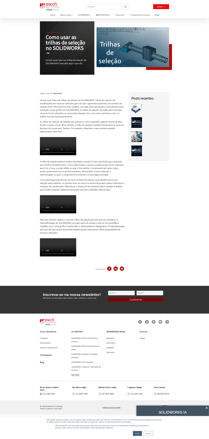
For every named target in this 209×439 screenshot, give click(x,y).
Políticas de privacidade (112, 407)
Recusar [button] (148, 433)
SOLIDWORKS (84, 15)
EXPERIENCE (102, 15)
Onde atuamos (45, 343)
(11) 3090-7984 (81, 394)
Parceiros (120, 15)
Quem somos (65, 15)
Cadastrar (136, 299)
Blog (157, 15)
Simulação (110, 348)
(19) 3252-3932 (136, 394)
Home (52, 15)
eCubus (142, 338)
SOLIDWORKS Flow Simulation (82, 362)
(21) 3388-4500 (49, 394)
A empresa (44, 338)
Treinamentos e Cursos (140, 15)
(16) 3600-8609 (107, 394)
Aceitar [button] (137, 433)
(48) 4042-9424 (163, 394)
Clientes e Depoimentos (49, 348)
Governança (110, 343)
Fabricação (110, 352)
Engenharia (110, 338)
